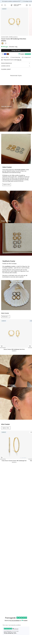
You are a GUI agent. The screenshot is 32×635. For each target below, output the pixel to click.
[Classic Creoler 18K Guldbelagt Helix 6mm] (14, 333)
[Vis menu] (1, 5)
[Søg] (5, 5)
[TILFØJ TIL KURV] (1, 346)
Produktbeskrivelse (6, 63)
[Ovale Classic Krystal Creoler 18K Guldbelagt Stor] (14, 445)
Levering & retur (5, 66)
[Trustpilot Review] (21, 54)
